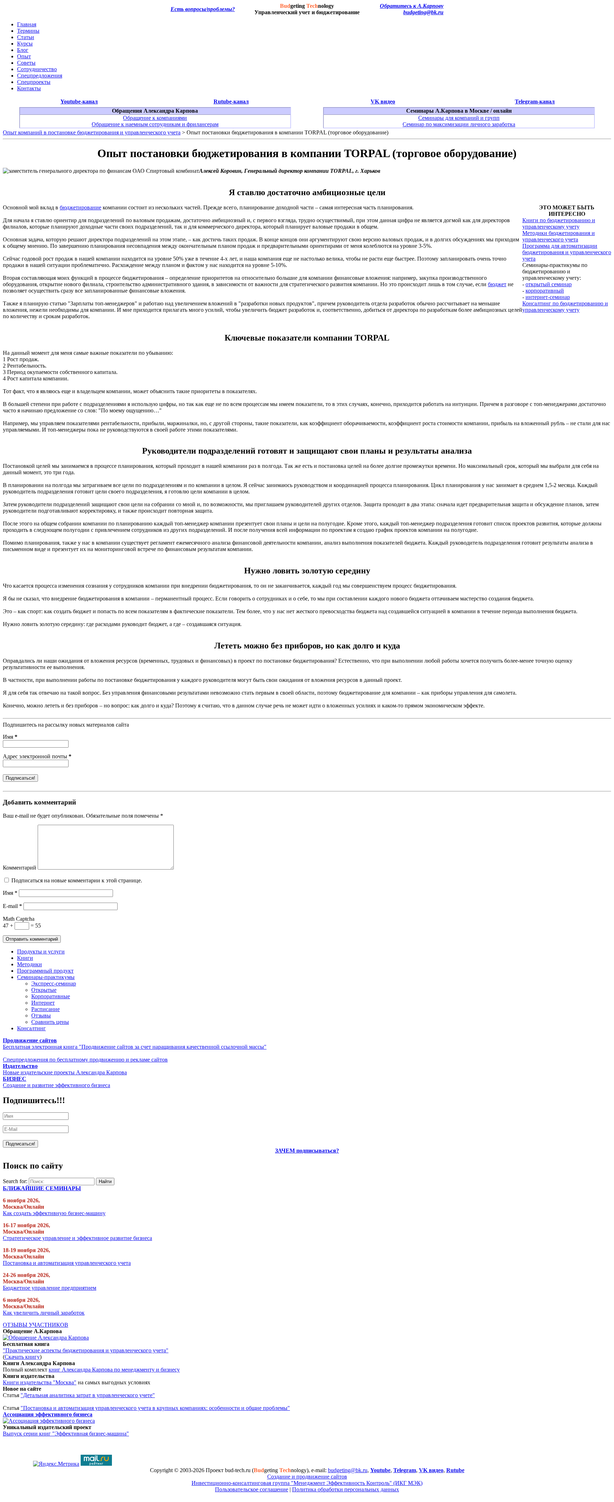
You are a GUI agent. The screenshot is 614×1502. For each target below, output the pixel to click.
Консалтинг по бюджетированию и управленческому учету (565, 306)
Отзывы (41, 1015)
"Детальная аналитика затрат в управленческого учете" (88, 1395)
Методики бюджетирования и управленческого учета (558, 236)
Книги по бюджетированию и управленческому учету (558, 223)
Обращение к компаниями (155, 118)
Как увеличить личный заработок (44, 1313)
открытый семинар (549, 284)
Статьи (25, 37)
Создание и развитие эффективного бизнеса (56, 1085)
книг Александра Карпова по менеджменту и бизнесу (114, 1370)
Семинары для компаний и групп (459, 118)
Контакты (29, 88)
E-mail (12, 906)
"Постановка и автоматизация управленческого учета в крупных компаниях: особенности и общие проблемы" (155, 1408)
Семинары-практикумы (46, 977)
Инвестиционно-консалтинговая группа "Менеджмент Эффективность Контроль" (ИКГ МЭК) (307, 1483)
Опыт (24, 56)
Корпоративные (50, 996)
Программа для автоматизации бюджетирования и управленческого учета (566, 252)
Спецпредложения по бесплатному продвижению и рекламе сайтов (85, 1060)
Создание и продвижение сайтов (307, 1477)
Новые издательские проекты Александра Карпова (65, 1072)
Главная (26, 24)
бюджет (497, 284)
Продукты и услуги (41, 951)
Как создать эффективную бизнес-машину (54, 1213)
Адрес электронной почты (37, 756)
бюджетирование (80, 207)
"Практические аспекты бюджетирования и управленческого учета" (85, 1350)
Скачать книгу (22, 1357)
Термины (28, 31)
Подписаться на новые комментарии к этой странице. (76, 880)
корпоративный (545, 291)
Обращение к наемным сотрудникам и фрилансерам (155, 124)
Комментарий (19, 868)
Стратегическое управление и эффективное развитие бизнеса (77, 1238)
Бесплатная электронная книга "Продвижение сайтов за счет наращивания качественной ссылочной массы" (134, 1047)
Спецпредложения (39, 76)
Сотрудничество (37, 69)
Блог (22, 50)
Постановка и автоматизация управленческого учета (67, 1263)
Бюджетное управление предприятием (49, 1288)
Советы (26, 63)
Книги (25, 958)
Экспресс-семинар (53, 983)
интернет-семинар (548, 297)
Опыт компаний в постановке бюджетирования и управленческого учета (92, 132)
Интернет (43, 1003)
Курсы (25, 44)
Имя (10, 737)
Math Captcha (18, 919)
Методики (29, 964)
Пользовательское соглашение (251, 1489)
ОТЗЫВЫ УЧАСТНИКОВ (35, 1325)
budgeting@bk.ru (423, 12)
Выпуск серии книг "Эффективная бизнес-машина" (66, 1434)
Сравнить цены (50, 1022)
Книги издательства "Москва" (39, 1382)
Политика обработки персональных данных (345, 1489)
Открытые (43, 990)
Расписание (45, 1009)
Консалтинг (31, 1028)
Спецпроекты (33, 82)
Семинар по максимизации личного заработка (459, 124)
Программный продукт (45, 971)
